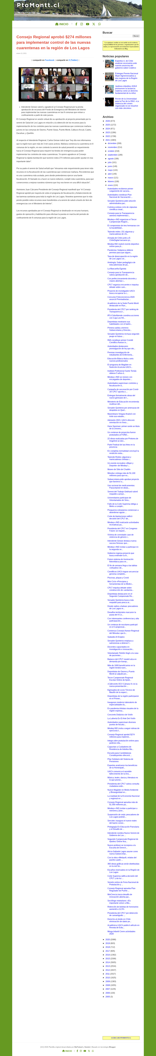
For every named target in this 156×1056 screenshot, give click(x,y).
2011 (108, 974)
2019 (108, 943)
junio (110, 166)
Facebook (49, 60)
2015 (108, 959)
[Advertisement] (121, 1017)
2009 (108, 981)
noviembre (112, 147)
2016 (108, 955)
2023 (108, 132)
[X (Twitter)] (93, 24)
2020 (108, 939)
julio (110, 162)
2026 (108, 121)
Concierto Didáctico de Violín (120, 715)
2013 (108, 966)
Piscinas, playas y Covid (118, 578)
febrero (111, 181)
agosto (111, 159)
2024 (108, 129)
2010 (108, 978)
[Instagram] (81, 24)
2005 (108, 997)
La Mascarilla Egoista (116, 269)
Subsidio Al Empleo (116, 637)
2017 (108, 951)
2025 (108, 125)
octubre (111, 151)
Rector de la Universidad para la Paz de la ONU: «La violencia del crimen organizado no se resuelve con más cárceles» (127, 103)
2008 (108, 985)
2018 (108, 947)
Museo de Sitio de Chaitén (118, 469)
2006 (108, 993)
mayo (110, 170)
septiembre (113, 155)
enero (110, 185)
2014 (108, 962)
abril (110, 174)
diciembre (112, 143)
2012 (108, 970)
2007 (108, 989)
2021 (108, 140)
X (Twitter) (73, 60)
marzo (111, 178)
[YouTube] (87, 24)
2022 (108, 136)
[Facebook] (76, 24)
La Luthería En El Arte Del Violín (121, 718)
